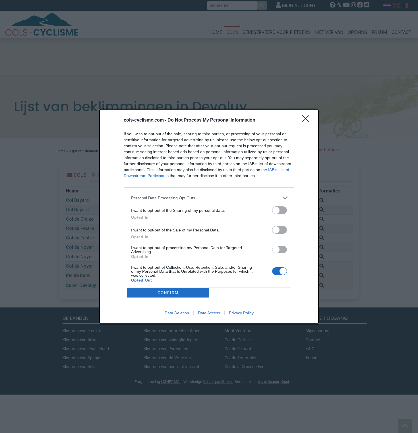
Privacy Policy (241, 313)
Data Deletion (177, 313)
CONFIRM (168, 293)
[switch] (279, 210)
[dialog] (209, 216)
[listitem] (209, 198)
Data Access (209, 313)
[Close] (307, 120)
